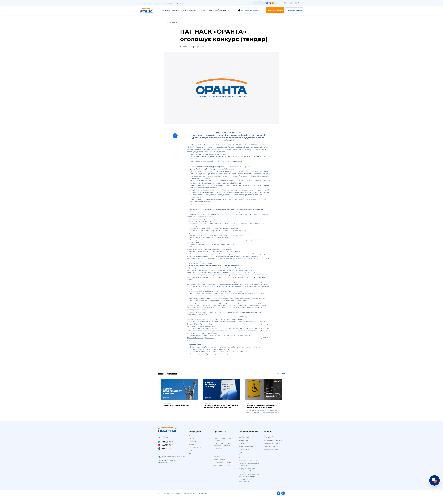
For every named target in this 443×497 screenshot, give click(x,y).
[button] (265, 3)
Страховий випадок (218, 10)
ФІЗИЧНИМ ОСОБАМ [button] (169, 10)
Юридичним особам (194, 10)
